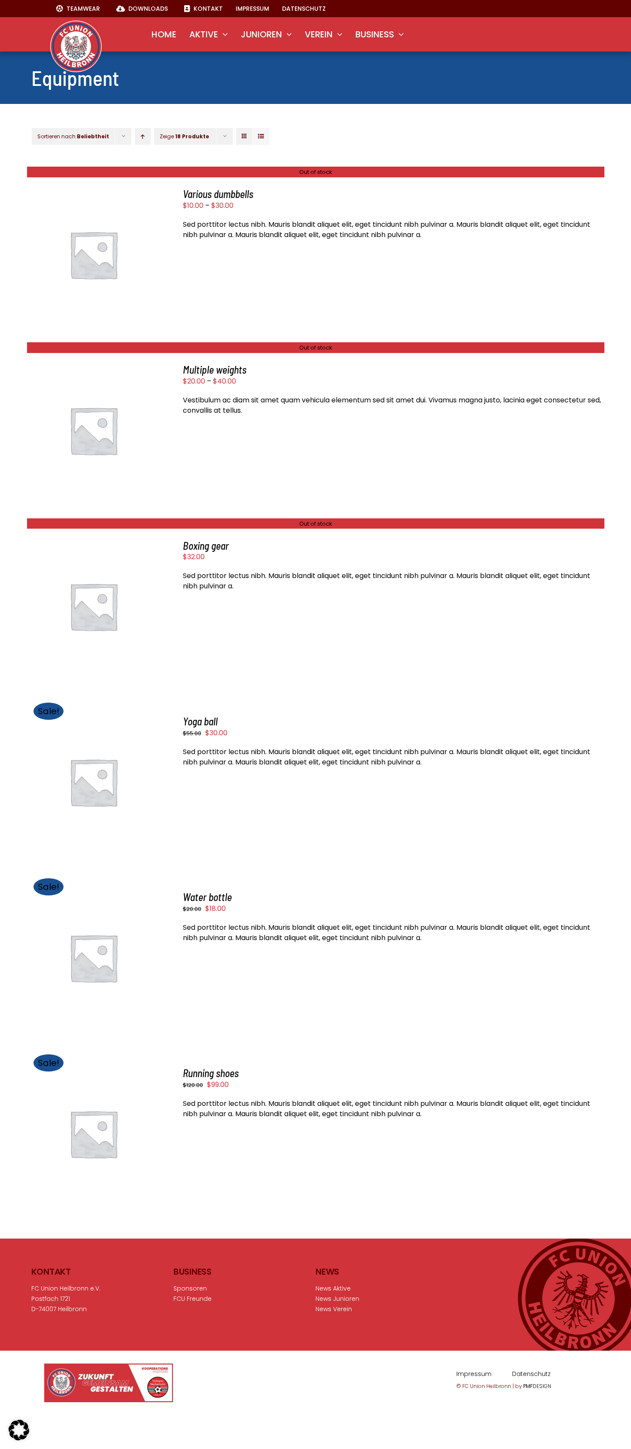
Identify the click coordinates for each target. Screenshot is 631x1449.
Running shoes (211, 1073)
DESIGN (537, 1386)
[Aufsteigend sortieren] (142, 136)
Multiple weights (214, 369)
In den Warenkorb (86, 778)
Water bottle (207, 897)
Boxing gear (206, 545)
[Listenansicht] (261, 136)
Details (93, 256)
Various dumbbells (218, 194)
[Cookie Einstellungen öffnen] (19, 1438)
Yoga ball (200, 721)
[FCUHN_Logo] (76, 24)
